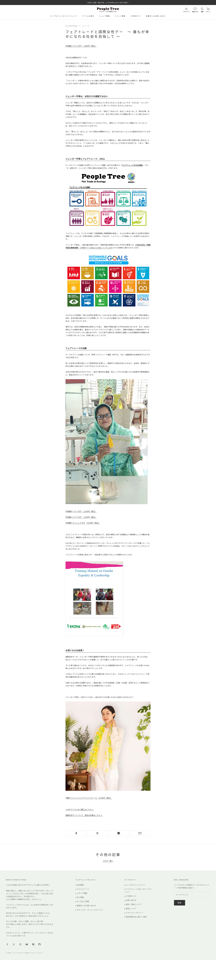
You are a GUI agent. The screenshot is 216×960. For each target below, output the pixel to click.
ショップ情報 (104, 16)
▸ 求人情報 (80, 897)
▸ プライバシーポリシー (133, 912)
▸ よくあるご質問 (82, 901)
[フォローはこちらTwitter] (13, 944)
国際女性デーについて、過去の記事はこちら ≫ (84, 815)
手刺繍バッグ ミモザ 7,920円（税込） (81, 517)
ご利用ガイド (135, 16)
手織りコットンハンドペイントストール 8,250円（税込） (89, 798)
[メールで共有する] (139, 833)
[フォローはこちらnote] (39, 944)
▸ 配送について (130, 908)
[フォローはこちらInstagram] (20, 944)
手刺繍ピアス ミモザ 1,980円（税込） (81, 46)
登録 (180, 902)
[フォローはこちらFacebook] (7, 944)
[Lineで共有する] (118, 833)
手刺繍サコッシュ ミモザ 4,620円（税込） (83, 523)
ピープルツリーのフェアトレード (63, 16)
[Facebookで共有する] (76, 833)
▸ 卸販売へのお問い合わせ (86, 905)
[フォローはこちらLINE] (33, 944)
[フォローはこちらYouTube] (27, 944)
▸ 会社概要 (80, 885)
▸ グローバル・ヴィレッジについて (89, 909)
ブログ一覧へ (108, 861)
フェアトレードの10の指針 (132, 165)
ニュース (85, 26)
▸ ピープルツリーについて (134, 885)
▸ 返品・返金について (133, 904)
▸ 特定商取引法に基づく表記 (135, 916)
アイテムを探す (88, 16)
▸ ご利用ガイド (130, 896)
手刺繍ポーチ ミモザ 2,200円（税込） (81, 511)
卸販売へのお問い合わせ (156, 16)
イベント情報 (120, 16)
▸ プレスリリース (82, 889)
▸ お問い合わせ (130, 900)
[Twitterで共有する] (97, 833)
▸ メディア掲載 (81, 893)
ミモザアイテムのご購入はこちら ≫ (80, 809)
